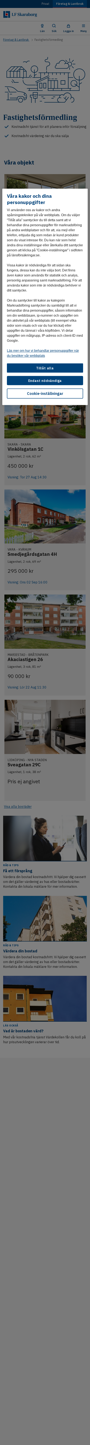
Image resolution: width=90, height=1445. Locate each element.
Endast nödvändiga (45, 380)
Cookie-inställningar (45, 393)
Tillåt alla (45, 368)
